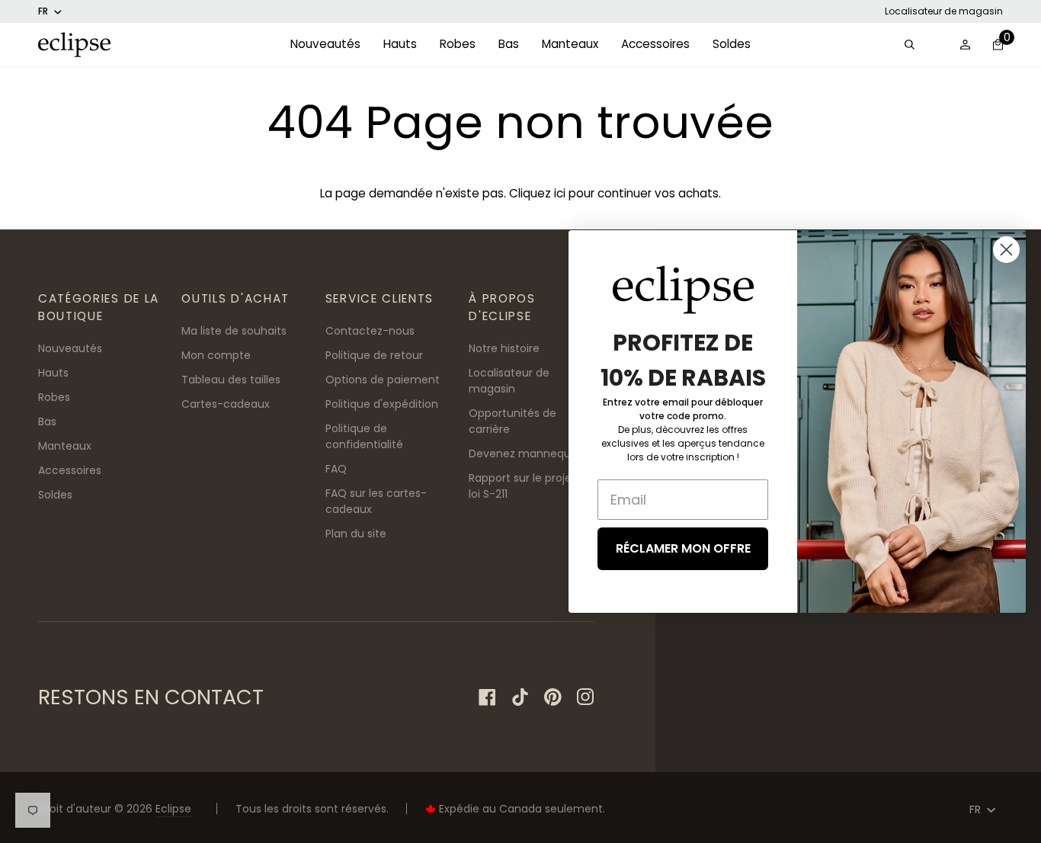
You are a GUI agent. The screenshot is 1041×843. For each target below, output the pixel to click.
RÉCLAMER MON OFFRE (683, 548)
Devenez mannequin (524, 453)
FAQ (336, 468)
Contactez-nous (370, 330)
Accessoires (69, 470)
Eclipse (173, 808)
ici (559, 193)
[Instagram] (585, 697)
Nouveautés (70, 348)
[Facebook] (487, 697)
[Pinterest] (553, 697)
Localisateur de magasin (944, 11)
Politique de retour (374, 355)
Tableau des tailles (230, 379)
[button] (325, 44)
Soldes (55, 494)
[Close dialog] (1006, 249)
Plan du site (355, 533)
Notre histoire (504, 348)
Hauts (53, 372)
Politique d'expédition (381, 404)
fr (43, 11)
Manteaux (64, 446)
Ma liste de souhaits (234, 330)
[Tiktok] (520, 697)
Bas (47, 421)
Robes (54, 397)
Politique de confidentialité (364, 436)
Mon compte (216, 355)
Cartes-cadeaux (225, 404)
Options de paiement (382, 379)
